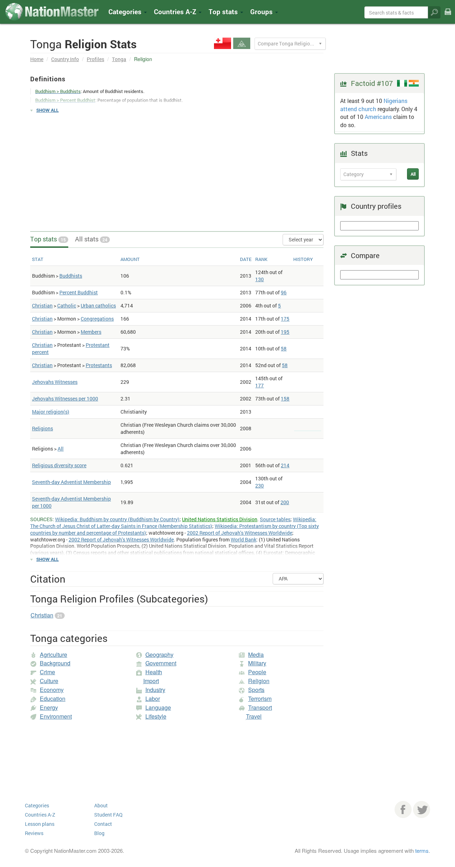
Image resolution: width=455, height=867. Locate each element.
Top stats (48, 239)
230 (259, 485)
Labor (152, 698)
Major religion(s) (50, 411)
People (257, 672)
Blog (99, 833)
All (61, 448)
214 (285, 465)
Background (55, 663)
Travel (254, 716)
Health (153, 672)
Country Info (65, 59)
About (101, 805)
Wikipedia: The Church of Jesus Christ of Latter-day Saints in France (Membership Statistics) (173, 522)
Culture (49, 681)
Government (160, 663)
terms (422, 850)
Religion (258, 681)
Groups (262, 11)
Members (91, 331)
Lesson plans (39, 823)
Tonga (119, 59)
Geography (159, 654)
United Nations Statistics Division (219, 519)
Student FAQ (108, 814)
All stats (91, 239)
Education (52, 698)
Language (158, 707)
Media (256, 654)
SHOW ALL (47, 110)
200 (284, 502)
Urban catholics (98, 305)
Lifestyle (155, 716)
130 (259, 279)
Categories (125, 11)
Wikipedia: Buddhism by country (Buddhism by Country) (117, 519)
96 (284, 292)
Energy (49, 707)
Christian (42, 305)
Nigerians (395, 100)
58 (284, 348)
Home (36, 59)
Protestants (99, 365)
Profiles (95, 59)
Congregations (97, 318)
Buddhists (70, 275)
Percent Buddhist (78, 292)
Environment (56, 716)
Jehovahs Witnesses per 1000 (65, 398)
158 (285, 398)
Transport (260, 707)
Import (151, 681)
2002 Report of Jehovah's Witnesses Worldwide (239, 532)
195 (285, 331)
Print (448, 16)
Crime (47, 672)
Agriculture (53, 654)
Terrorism (260, 698)
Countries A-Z (40, 814)
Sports (256, 690)
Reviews (34, 833)
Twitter (421, 809)
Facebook (403, 809)
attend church (358, 109)
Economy (52, 690)
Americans (378, 116)
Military (257, 663)
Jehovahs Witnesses (54, 381)
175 (285, 318)
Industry (155, 690)
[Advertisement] (176, 169)
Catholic (66, 305)
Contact (103, 823)
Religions (42, 428)
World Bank (243, 539)
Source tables (275, 519)
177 (259, 385)
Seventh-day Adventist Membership (71, 482)
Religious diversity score (59, 465)
